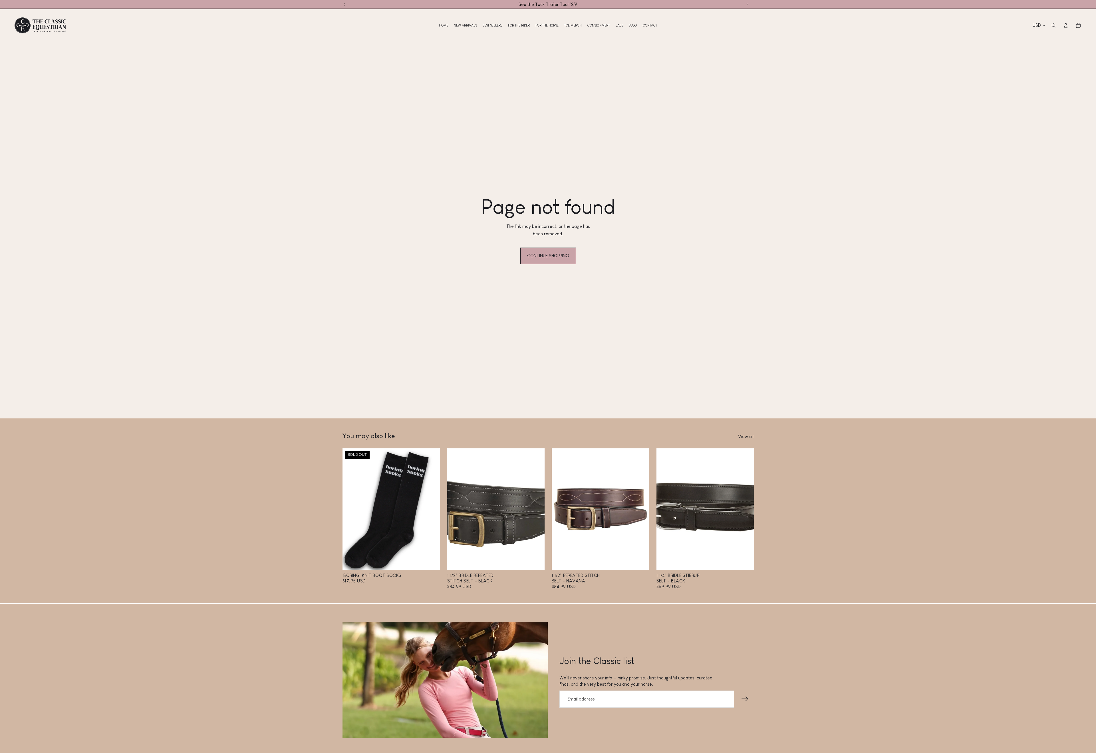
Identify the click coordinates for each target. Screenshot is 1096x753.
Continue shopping (548, 255)
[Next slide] (431, 509)
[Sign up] (745, 699)
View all (746, 436)
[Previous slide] (351, 509)
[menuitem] (443, 25)
